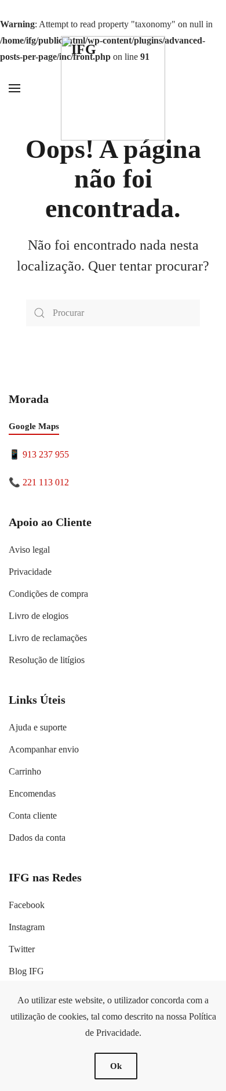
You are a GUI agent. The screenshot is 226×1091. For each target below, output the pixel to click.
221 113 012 (46, 482)
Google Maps (34, 426)
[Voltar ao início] (113, 88)
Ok (116, 1066)
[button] (14, 88)
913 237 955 (46, 454)
